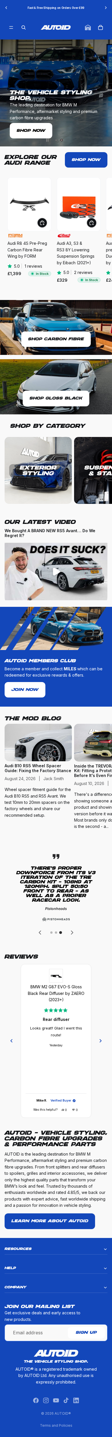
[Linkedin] (76, 1400)
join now (24, 690)
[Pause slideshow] (47, 140)
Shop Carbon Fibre (56, 339)
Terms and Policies (56, 1425)
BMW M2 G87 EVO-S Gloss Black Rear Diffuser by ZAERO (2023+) (56, 993)
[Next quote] (72, 932)
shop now (86, 160)
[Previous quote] (40, 932)
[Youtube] (56, 1400)
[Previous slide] (6, 7)
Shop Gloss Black (56, 398)
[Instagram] (46, 1400)
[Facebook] (35, 1400)
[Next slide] (105, 7)
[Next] (100, 1041)
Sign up (86, 1333)
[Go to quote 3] (60, 932)
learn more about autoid (49, 1221)
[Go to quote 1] (51, 932)
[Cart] (100, 27)
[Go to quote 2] (56, 932)
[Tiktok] (66, 1400)
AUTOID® (63, 1413)
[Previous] (11, 1041)
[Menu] (11, 27)
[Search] (23, 27)
